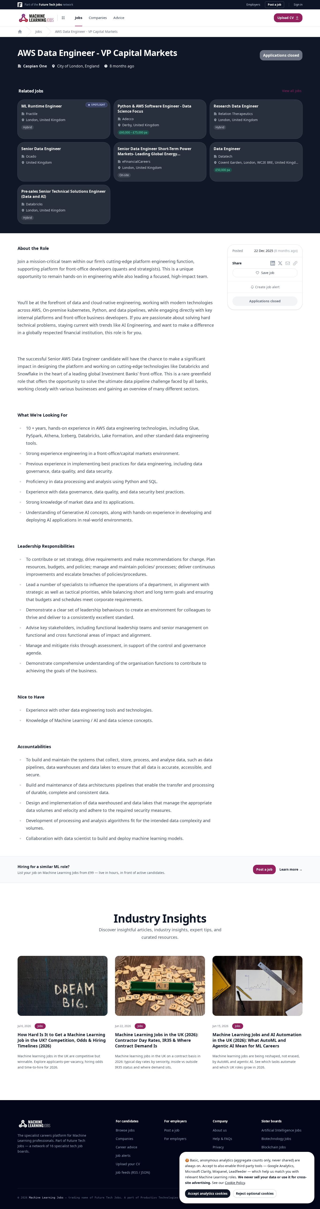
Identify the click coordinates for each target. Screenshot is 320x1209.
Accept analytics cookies (207, 1193)
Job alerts (123, 1155)
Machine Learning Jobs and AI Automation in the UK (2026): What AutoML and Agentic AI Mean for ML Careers (256, 1040)
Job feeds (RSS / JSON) (133, 1172)
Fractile (31, 113)
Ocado (31, 156)
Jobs (78, 17)
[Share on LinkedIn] (272, 263)
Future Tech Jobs (50, 5)
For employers (175, 1138)
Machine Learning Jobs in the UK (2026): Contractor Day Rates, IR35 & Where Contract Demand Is (156, 1040)
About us (220, 1130)
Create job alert (266, 287)
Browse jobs (125, 1130)
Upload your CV (128, 1164)
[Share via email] (287, 263)
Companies (98, 17)
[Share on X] (280, 263)
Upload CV (285, 18)
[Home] (20, 31)
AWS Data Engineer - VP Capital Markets (86, 31)
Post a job (274, 5)
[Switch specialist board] (63, 18)
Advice (118, 17)
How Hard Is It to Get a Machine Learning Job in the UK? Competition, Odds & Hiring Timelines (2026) (62, 1040)
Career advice (126, 1147)
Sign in (298, 5)
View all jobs (291, 91)
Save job (267, 272)
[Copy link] (295, 263)
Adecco (128, 119)
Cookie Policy (235, 1182)
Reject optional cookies (255, 1193)
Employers (253, 5)
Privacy (218, 1147)
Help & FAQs (222, 1138)
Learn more (290, 869)
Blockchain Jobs (273, 1147)
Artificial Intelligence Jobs (281, 1130)
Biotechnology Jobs (276, 1138)
